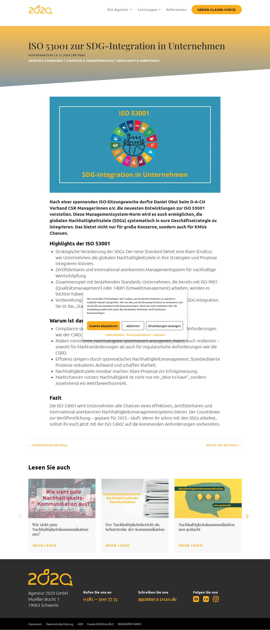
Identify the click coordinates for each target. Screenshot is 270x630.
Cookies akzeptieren (103, 326)
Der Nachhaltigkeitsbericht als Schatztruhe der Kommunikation (134, 527)
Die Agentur (118, 9)
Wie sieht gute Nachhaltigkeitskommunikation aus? (60, 529)
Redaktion (44, 55)
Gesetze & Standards (45, 61)
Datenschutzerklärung (138, 334)
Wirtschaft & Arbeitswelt (138, 61)
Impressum (159, 334)
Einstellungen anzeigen (164, 326)
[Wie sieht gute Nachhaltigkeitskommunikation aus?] (61, 498)
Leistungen (147, 9)
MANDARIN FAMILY (130, 624)
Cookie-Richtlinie (114, 334)
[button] (247, 516)
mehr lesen (45, 545)
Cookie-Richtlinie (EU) (100, 624)
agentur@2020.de (157, 599)
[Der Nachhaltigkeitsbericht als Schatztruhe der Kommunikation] (135, 498)
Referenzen (176, 9)
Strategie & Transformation (90, 61)
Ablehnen (133, 326)
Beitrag (79, 55)
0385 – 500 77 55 (100, 599)
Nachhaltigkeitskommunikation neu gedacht (206, 527)
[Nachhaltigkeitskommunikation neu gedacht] (208, 498)
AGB (80, 624)
